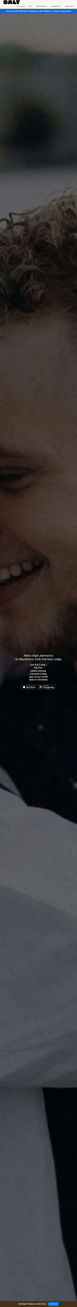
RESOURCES (41, 6)
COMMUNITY (56, 6)
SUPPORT (70, 6)
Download (53, 1304)
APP (30, 6)
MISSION (21, 6)
